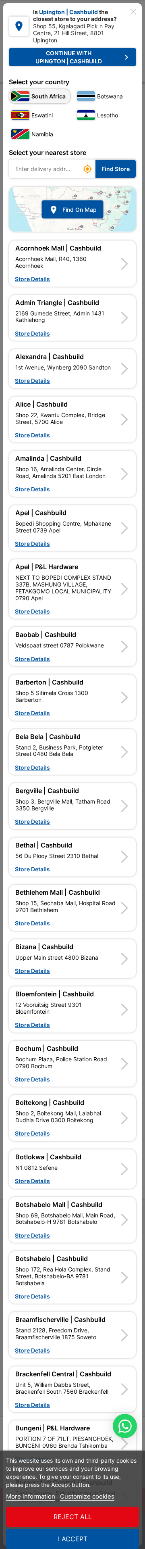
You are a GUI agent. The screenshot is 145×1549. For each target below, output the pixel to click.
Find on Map (73, 209)
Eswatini (42, 115)
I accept (72, 1539)
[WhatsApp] (125, 1426)
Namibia (42, 134)
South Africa (48, 96)
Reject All (73, 1517)
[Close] (133, 11)
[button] (72, 263)
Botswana (110, 96)
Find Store (116, 168)
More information (30, 1496)
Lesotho (107, 115)
